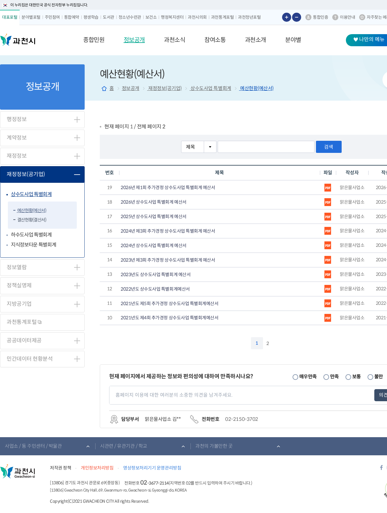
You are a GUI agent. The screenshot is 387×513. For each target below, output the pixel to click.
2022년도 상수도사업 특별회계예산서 (155, 289)
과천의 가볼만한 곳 (214, 446)
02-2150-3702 (241, 419)
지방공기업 (19, 304)
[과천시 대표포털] (17, 40)
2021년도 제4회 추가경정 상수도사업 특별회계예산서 (169, 318)
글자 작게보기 (296, 17)
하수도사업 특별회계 (31, 235)
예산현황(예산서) (31, 210)
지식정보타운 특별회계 (33, 245)
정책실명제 (19, 285)
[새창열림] (381, 469)
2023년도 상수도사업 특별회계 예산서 (155, 274)
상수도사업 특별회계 (31, 194)
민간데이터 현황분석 (30, 359)
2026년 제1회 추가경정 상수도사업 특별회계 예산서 (168, 187)
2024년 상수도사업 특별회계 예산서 (153, 245)
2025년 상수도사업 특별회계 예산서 (153, 216)
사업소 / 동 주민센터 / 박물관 (33, 446)
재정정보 (17, 156)
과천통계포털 (22, 322)
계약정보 (17, 137)
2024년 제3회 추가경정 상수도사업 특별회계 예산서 (168, 231)
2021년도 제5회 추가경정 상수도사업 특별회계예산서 (169, 303)
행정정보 (17, 119)
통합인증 (320, 17)
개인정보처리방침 (97, 468)
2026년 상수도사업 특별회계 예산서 (153, 202)
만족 (334, 376)
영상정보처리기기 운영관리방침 (152, 468)
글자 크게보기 (286, 17)
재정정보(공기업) (26, 174)
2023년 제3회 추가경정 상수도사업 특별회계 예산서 (168, 260)
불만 (378, 376)
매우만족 (308, 376)
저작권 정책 (60, 468)
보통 (356, 376)
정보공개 (130, 88)
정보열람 (17, 267)
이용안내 (347, 17)
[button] (93, 40)
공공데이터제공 (24, 340)
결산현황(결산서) (31, 220)
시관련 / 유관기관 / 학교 (123, 446)
